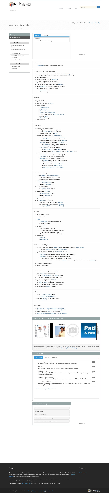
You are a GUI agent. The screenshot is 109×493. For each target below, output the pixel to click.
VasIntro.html (43, 300)
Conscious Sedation (47, 275)
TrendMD (47, 357)
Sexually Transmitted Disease (47, 112)
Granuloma (43, 199)
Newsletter (48, 491)
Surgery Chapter (84, 23)
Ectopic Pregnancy (56, 151)
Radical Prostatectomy (16, 59)
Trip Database (38, 357)
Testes (38, 219)
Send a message (83, 472)
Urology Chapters (39, 411)
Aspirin (40, 281)
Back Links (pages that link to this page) (44, 418)
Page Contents (45, 35)
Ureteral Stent (14, 68)
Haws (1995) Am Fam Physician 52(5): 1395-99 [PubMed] (51, 310)
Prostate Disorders (18, 43)
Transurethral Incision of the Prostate (17, 46)
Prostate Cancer (58, 165)
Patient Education (47, 294)
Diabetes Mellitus (44, 107)
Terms (29, 491)
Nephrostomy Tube (15, 66)
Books (69, 8)
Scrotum (56, 133)
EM (76, 8)
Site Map (43, 491)
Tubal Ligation (57, 135)
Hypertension (43, 109)
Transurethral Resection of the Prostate (18, 50)
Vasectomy (37, 38)
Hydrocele (42, 225)
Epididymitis (40, 197)
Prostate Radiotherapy (16, 53)
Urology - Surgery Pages (40, 414)
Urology (12, 35)
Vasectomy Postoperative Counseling (43, 41)
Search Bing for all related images (69, 348)
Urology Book (75, 23)
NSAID (40, 282)
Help (99, 1)
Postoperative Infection (42, 181)
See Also (37, 35)
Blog (53, 491)
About (38, 491)
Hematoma (47, 191)
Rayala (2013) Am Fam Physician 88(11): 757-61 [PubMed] (52, 313)
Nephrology (19, 63)
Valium (56, 275)
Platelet (45, 282)
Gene (49, 311)
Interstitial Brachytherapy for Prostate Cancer (17, 56)
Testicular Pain (43, 221)
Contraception (56, 247)
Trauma (46, 116)
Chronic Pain (43, 118)
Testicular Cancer (58, 164)
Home (61, 8)
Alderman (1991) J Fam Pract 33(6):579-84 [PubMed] (50, 308)
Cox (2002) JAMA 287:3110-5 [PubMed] (53, 167)
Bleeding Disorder (44, 111)
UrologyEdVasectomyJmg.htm (47, 296)
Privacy (34, 491)
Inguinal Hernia (44, 239)
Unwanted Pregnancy (53, 175)
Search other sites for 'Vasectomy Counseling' (45, 421)
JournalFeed (55, 357)
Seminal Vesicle (47, 131)
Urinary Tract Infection (58, 114)
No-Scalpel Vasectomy (45, 182)
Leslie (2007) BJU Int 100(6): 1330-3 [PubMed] (52, 206)
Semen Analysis (47, 149)
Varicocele (42, 237)
